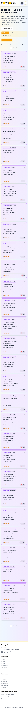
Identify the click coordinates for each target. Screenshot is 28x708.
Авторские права (5, 698)
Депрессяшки (9, 53)
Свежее (6, 32)
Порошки (3, 679)
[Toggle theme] (22, 2)
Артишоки (3, 687)
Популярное (7, 35)
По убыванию (7, 40)
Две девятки (4, 685)
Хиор (17, 707)
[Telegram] (10, 652)
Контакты (3, 701)
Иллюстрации (4, 665)
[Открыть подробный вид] (25, 53)
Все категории (6, 28)
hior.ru (21, 707)
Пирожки (3, 677)
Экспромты (4, 681)
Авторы (3, 663)
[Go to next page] (16, 48)
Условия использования (7, 694)
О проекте (4, 667)
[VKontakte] (2, 652)
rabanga (6, 67)
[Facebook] (4, 652)
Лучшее (14, 32)
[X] (7, 652)
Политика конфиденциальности (9, 696)
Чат (2, 669)
